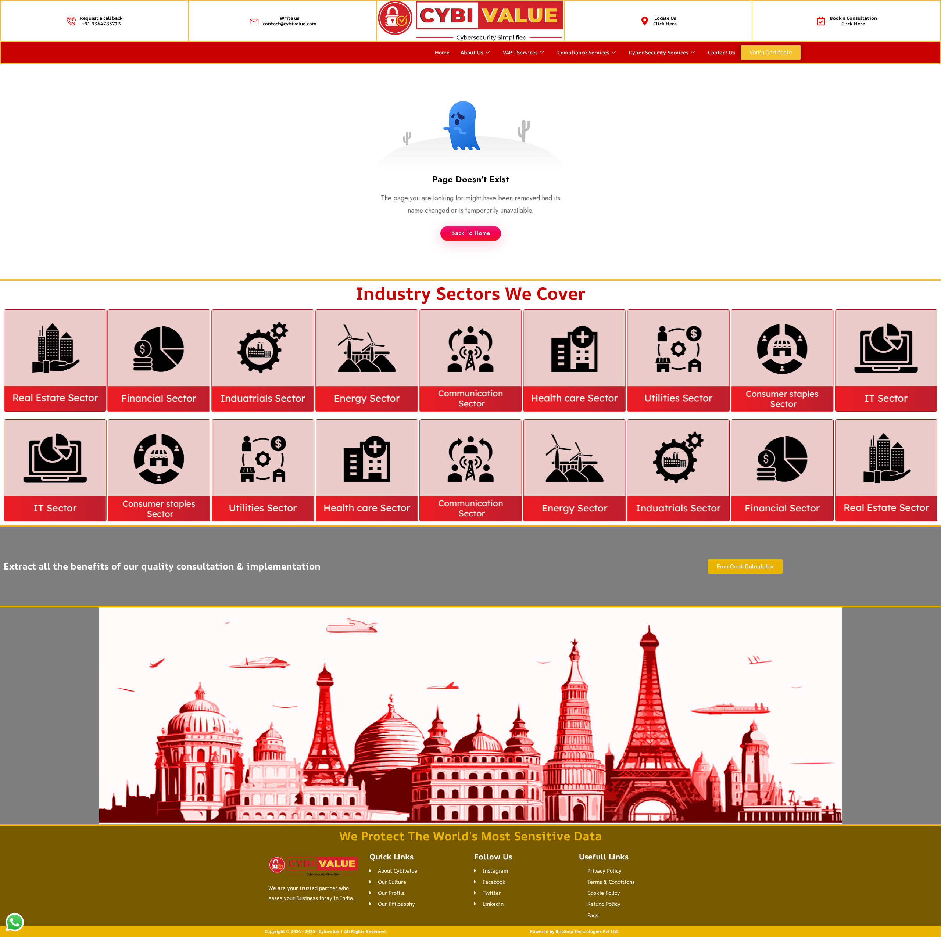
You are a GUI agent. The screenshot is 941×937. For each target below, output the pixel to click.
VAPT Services (520, 52)
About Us (472, 52)
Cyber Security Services (658, 52)
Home (442, 52)
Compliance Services (583, 52)
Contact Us (721, 52)
